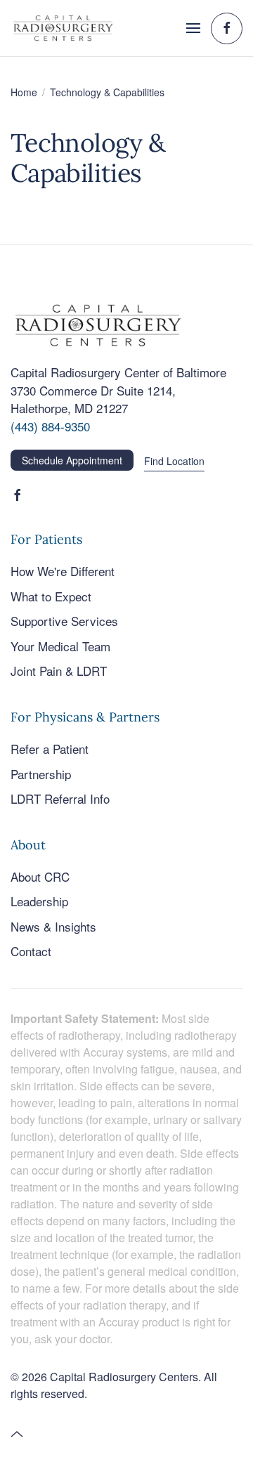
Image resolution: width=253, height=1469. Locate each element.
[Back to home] (63, 28)
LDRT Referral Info (60, 798)
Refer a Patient (50, 748)
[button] (193, 28)
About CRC (40, 876)
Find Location (174, 461)
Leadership (39, 901)
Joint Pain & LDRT (59, 670)
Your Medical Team (60, 646)
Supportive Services (64, 620)
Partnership (41, 774)
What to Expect (51, 596)
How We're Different (63, 571)
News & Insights (53, 926)
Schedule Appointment (72, 460)
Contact (31, 951)
